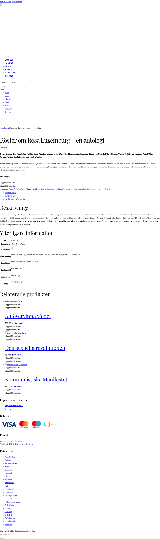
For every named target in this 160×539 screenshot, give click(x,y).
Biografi (7, 128)
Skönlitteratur (10, 518)
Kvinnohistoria (92, 189)
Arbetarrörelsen (11, 463)
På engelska (9, 498)
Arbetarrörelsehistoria (64, 189)
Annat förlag (10, 457)
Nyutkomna (9, 492)
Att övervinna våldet (28, 315)
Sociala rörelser (11, 521)
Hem (2, 128)
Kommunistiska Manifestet (36, 379)
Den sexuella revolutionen (35, 347)
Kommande (9, 482)
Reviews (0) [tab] (10, 196)
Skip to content (5, 1)
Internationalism (80, 189)
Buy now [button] (18, 323)
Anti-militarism (50, 189)
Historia (8, 476)
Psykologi (8, 511)
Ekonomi (8, 473)
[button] (8, 121)
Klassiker (8, 479)
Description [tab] (10, 192)
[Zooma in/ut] (1, 534)
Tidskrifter (8, 524)
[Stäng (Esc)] (9, 534)
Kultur (7, 486)
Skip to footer (17, 1)
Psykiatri (8, 508)
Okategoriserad (11, 495)
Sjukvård (8, 515)
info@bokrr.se (28, 444)
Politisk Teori (20, 189)
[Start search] (25, 86)
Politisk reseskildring (12, 502)
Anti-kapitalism (38, 189)
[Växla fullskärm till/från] (3, 534)
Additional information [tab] (15, 199)
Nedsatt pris (9, 489)
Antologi (8, 460)
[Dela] (6, 534)
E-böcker (8, 469)
